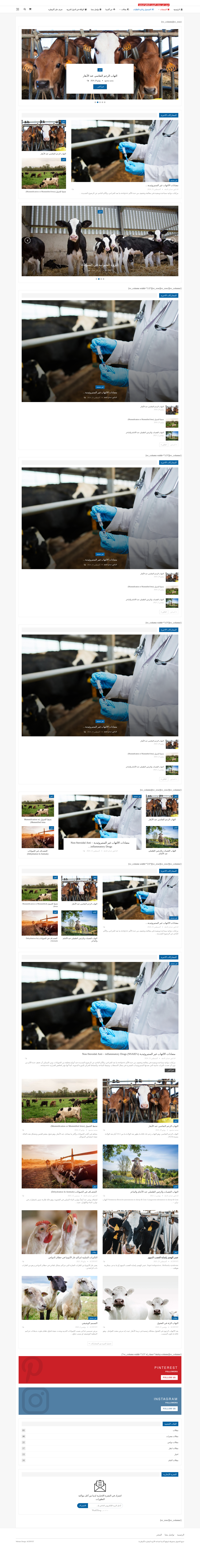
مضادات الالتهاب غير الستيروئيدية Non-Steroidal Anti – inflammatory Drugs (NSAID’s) (128, 1054)
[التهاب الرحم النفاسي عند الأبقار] (44, 135)
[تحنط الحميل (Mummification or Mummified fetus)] (44, 173)
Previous (23, 64)
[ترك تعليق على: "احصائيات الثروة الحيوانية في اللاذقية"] (89, 270)
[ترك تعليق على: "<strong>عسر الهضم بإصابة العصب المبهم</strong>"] (104, 1261)
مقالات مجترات (172, 1436)
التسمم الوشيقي (89, 1323)
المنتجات (162, 8)
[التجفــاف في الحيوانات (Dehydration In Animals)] (38, 837)
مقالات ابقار (173, 1448)
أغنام (175, 828)
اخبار (176, 1454)
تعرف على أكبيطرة (55, 9)
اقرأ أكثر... (100, 87)
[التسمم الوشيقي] (59, 1298)
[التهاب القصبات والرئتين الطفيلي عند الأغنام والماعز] (172, 436)
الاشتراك (82, 1505)
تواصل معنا (95, 9)
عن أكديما (108, 9)
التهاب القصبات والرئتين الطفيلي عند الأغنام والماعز (145, 432)
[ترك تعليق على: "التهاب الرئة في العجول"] (104, 1327)
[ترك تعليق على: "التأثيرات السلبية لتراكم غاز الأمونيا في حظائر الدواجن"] (23, 1261)
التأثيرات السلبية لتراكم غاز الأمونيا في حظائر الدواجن (72, 1257)
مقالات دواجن (172, 1442)
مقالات (123, 9)
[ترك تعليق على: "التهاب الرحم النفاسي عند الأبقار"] (104, 1130)
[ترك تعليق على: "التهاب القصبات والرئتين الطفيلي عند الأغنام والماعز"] (104, 1195)
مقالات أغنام (173, 1460)
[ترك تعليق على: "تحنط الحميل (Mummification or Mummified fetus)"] (88, 80)
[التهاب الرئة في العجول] (140, 1298)
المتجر (159, 1535)
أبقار (100, 70)
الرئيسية (177, 9)
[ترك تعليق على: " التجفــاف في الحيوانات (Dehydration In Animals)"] (23, 1195)
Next (177, 64)
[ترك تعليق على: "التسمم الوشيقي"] (23, 1327)
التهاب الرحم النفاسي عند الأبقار (152, 407)
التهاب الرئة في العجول (167, 1323)
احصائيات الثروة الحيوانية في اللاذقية (100, 265)
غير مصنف (173, 180)
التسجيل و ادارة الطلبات (142, 9)
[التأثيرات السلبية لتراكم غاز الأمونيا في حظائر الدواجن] (59, 1232)
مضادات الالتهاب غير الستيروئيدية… (162, 185)
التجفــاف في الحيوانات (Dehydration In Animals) (74, 1192)
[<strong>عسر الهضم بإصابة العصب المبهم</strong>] (140, 1232)
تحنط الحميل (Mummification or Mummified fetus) (100, 75)
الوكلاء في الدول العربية (75, 9)
